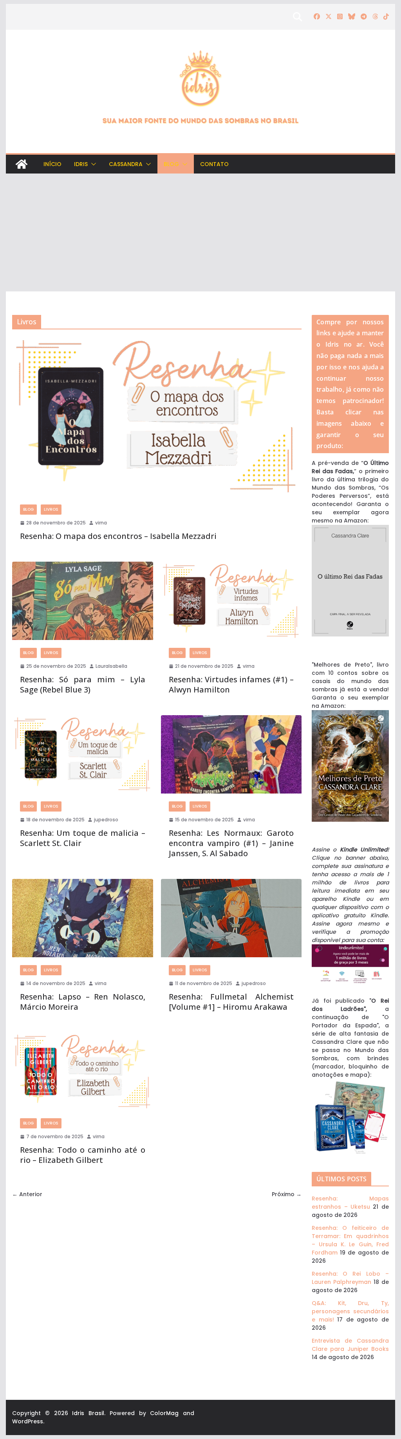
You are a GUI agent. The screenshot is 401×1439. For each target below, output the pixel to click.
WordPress (27, 1421)
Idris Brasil (88, 1413)
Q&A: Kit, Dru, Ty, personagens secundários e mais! (350, 1311)
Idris (81, 164)
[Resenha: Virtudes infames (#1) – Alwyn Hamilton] (231, 601)
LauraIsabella (111, 666)
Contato (214, 164)
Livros (51, 509)
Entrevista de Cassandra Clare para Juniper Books (350, 1345)
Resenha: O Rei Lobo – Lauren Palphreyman (350, 1278)
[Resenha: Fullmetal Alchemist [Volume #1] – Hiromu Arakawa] (231, 918)
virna (101, 522)
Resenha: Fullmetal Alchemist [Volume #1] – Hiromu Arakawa (231, 1001)
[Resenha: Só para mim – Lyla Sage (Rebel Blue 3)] (82, 601)
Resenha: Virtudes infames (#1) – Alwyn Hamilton (231, 684)
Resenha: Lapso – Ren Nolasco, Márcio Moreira (82, 1001)
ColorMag (164, 1413)
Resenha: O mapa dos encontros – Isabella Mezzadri (118, 536)
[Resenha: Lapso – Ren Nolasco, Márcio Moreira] (82, 918)
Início (52, 164)
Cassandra (126, 164)
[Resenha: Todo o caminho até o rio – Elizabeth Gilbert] (82, 1071)
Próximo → (287, 1194)
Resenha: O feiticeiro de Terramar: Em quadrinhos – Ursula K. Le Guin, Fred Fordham (350, 1240)
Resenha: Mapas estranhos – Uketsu (350, 1203)
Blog (171, 164)
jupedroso (106, 819)
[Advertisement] (200, 232)
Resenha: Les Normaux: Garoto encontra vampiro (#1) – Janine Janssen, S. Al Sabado (231, 843)
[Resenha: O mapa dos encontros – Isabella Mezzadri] (157, 416)
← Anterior (27, 1194)
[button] (92, 164)
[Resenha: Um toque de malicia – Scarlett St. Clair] (82, 754)
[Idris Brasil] (21, 164)
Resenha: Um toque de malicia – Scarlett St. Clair (82, 838)
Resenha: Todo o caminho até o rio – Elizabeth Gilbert (82, 1154)
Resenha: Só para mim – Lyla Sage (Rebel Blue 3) (82, 684)
